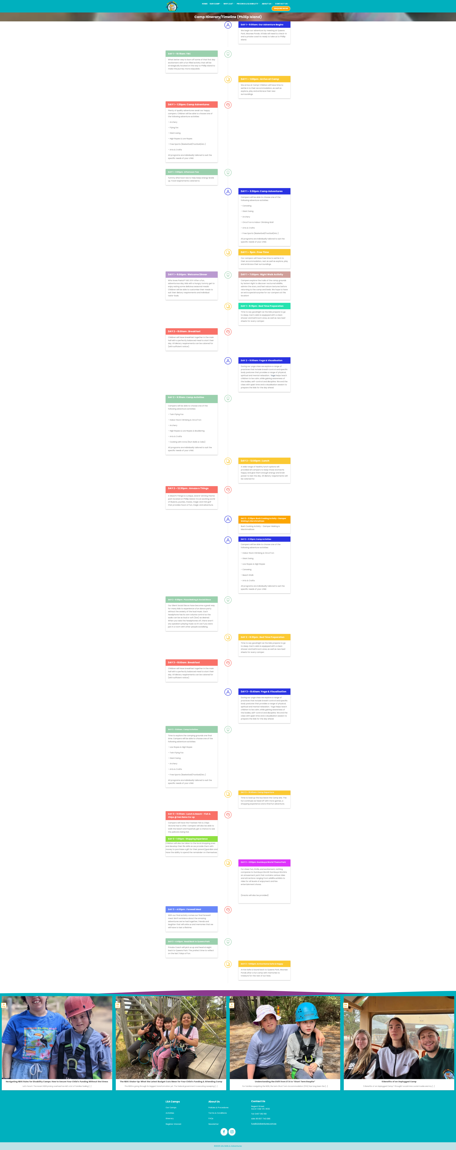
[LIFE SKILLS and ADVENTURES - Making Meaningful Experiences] (173, 6)
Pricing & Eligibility (247, 3)
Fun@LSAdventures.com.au (263, 1123)
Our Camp (215, 3)
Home (204, 3)
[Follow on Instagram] (232, 1132)
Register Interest (173, 1124)
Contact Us (281, 3)
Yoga (273, 375)
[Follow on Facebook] (224, 1132)
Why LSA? (228, 3)
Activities (170, 1113)
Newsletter (213, 1124)
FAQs (210, 1118)
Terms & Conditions (217, 1113)
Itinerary (170, 1118)
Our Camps (171, 1107)
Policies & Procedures (218, 1107)
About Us (266, 3)
